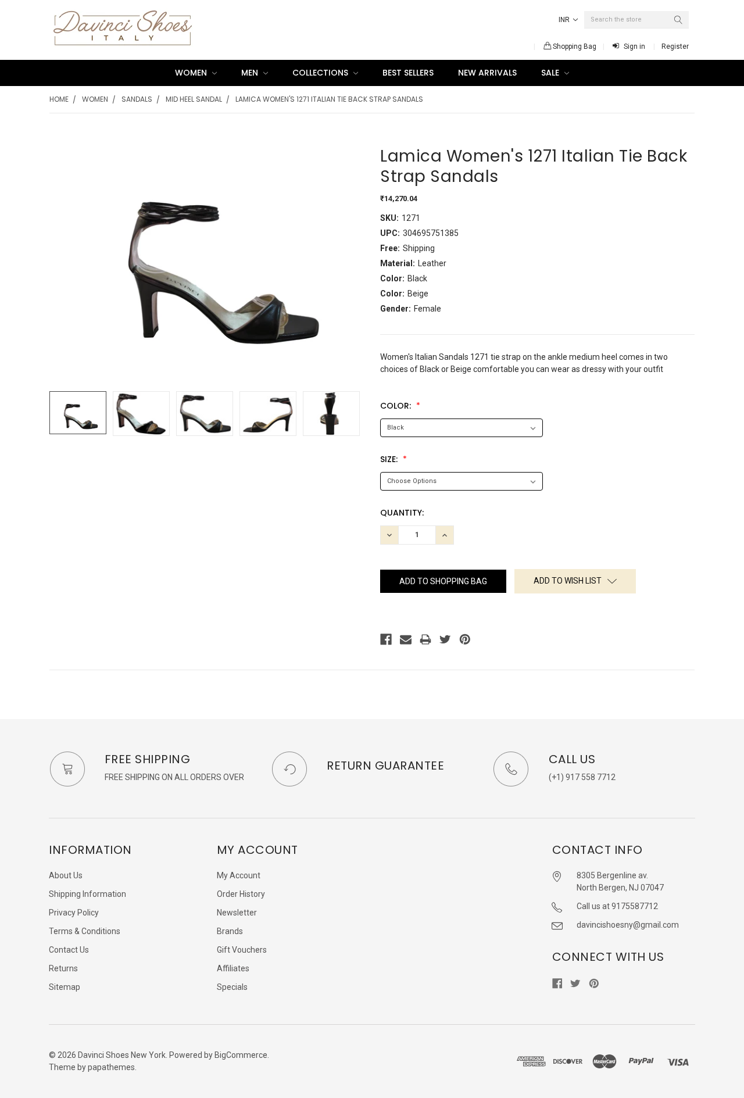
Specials (232, 987)
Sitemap (64, 987)
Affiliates (233, 968)
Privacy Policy (74, 912)
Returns (63, 968)
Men (250, 72)
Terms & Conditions (84, 931)
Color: (396, 406)
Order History (241, 894)
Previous (61, 413)
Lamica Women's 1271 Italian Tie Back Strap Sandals (329, 99)
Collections (321, 72)
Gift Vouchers (242, 949)
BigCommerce (240, 1055)
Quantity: (402, 512)
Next (352, 413)
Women (192, 72)
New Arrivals (487, 72)
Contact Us (69, 949)
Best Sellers (408, 72)
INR (565, 20)
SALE (551, 72)
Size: (390, 459)
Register (675, 46)
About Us (66, 875)
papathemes (111, 1067)
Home (59, 99)
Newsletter (237, 912)
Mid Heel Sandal (194, 99)
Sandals (136, 99)
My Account (238, 875)
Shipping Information (87, 894)
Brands (230, 931)
